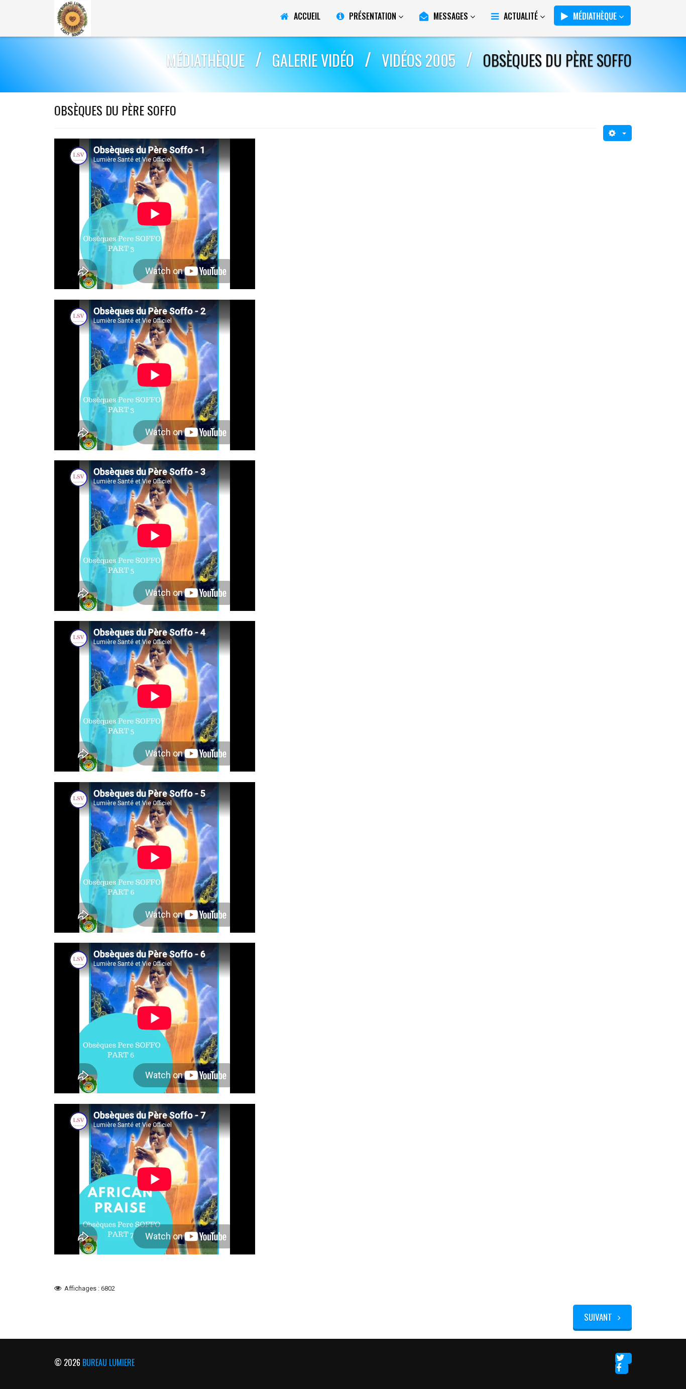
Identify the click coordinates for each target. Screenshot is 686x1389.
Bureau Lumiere (108, 1362)
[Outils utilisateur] (617, 133)
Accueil (307, 16)
